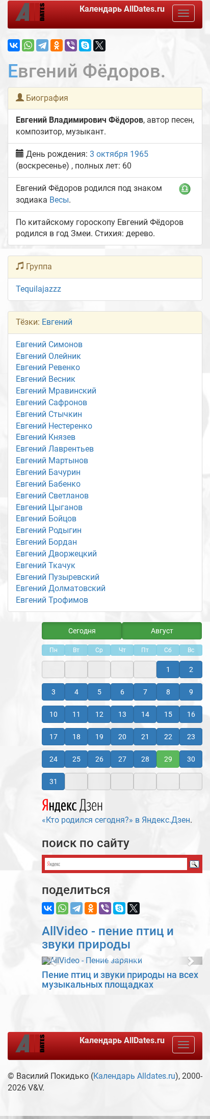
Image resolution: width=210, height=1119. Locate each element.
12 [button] (99, 714)
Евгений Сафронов (51, 402)
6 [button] (122, 692)
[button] (54, 961)
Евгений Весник (45, 379)
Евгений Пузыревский (57, 577)
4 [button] (76, 692)
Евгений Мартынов (52, 460)
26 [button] (99, 759)
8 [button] (168, 692)
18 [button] (76, 737)
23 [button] (191, 737)
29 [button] (168, 759)
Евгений (57, 322)
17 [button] (53, 737)
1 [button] (168, 669)
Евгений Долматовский (61, 588)
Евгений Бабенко (48, 484)
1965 (139, 154)
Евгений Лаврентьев (55, 449)
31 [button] (53, 781)
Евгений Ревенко (48, 367)
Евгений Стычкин (49, 414)
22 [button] (168, 737)
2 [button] (191, 669)
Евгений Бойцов (46, 518)
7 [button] (145, 692)
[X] (99, 45)
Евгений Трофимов (52, 600)
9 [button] (191, 692)
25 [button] (76, 759)
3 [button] (53, 692)
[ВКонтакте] (14, 45)
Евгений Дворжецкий (56, 553)
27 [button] (122, 759)
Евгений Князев (45, 437)
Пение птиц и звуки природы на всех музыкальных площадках (120, 979)
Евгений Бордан (46, 542)
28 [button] (145, 759)
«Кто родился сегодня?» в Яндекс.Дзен (116, 820)
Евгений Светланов (52, 495)
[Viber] (71, 45)
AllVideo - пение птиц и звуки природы (108, 938)
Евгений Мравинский (56, 391)
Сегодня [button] (82, 631)
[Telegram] (42, 45)
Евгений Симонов (49, 344)
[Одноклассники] (56, 45)
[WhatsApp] (28, 45)
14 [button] (145, 714)
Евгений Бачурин (48, 472)
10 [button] (53, 714)
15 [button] (168, 714)
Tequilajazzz (38, 289)
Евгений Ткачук (45, 565)
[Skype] (85, 45)
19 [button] (99, 737)
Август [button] (162, 631)
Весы (59, 200)
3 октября (109, 154)
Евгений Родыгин (49, 530)
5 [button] (99, 692)
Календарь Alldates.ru (134, 1076)
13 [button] (122, 714)
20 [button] (122, 737)
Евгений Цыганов (49, 507)
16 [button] (191, 714)
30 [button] (191, 759)
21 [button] (145, 737)
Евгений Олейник (48, 356)
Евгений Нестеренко (54, 426)
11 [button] (76, 714)
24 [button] (53, 759)
